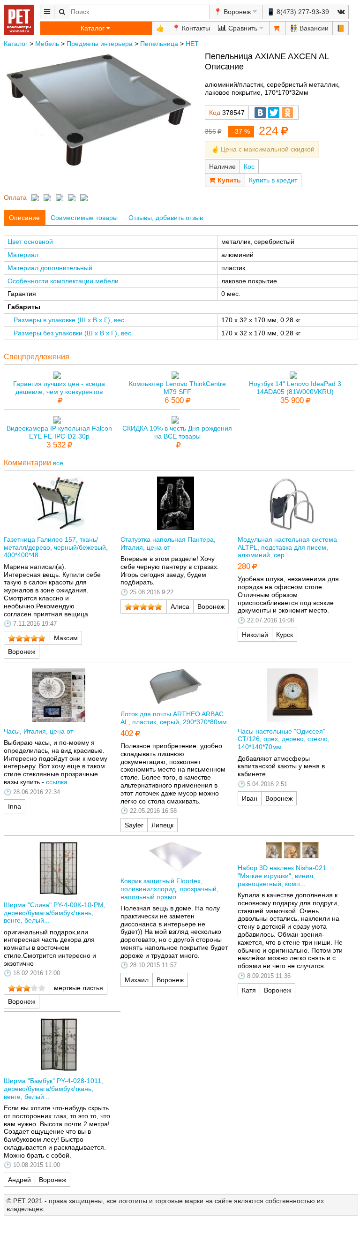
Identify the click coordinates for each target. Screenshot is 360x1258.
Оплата (15, 197)
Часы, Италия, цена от (38, 731)
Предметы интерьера (100, 43)
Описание (24, 217)
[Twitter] (273, 112)
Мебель (47, 43)
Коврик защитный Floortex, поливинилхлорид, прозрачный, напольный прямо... (169, 889)
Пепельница (159, 43)
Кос (249, 166)
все (58, 463)
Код (214, 112)
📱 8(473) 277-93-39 (298, 11)
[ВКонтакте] (260, 112)
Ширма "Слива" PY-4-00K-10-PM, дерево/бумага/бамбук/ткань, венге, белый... (54, 913)
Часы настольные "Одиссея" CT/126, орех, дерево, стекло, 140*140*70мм (284, 739)
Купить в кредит (273, 180)
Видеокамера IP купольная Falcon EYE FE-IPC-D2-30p (59, 432)
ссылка (57, 782)
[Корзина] (277, 28)
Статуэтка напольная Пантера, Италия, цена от (168, 543)
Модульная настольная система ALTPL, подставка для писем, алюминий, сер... (287, 547)
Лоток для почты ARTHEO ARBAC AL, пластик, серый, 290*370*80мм (173, 718)
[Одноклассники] (287, 112)
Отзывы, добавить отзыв (165, 217)
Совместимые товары (84, 217)
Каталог (16, 43)
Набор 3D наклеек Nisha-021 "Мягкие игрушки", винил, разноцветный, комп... (282, 875)
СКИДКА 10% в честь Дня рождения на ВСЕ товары (177, 432)
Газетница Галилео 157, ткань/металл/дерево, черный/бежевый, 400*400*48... (56, 547)
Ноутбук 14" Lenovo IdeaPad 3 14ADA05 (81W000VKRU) (295, 387)
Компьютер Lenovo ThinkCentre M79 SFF (177, 387)
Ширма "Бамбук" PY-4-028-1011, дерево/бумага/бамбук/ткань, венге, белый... (53, 1088)
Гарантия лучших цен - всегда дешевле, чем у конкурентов (59, 387)
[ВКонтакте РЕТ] (341, 12)
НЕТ (192, 43)
